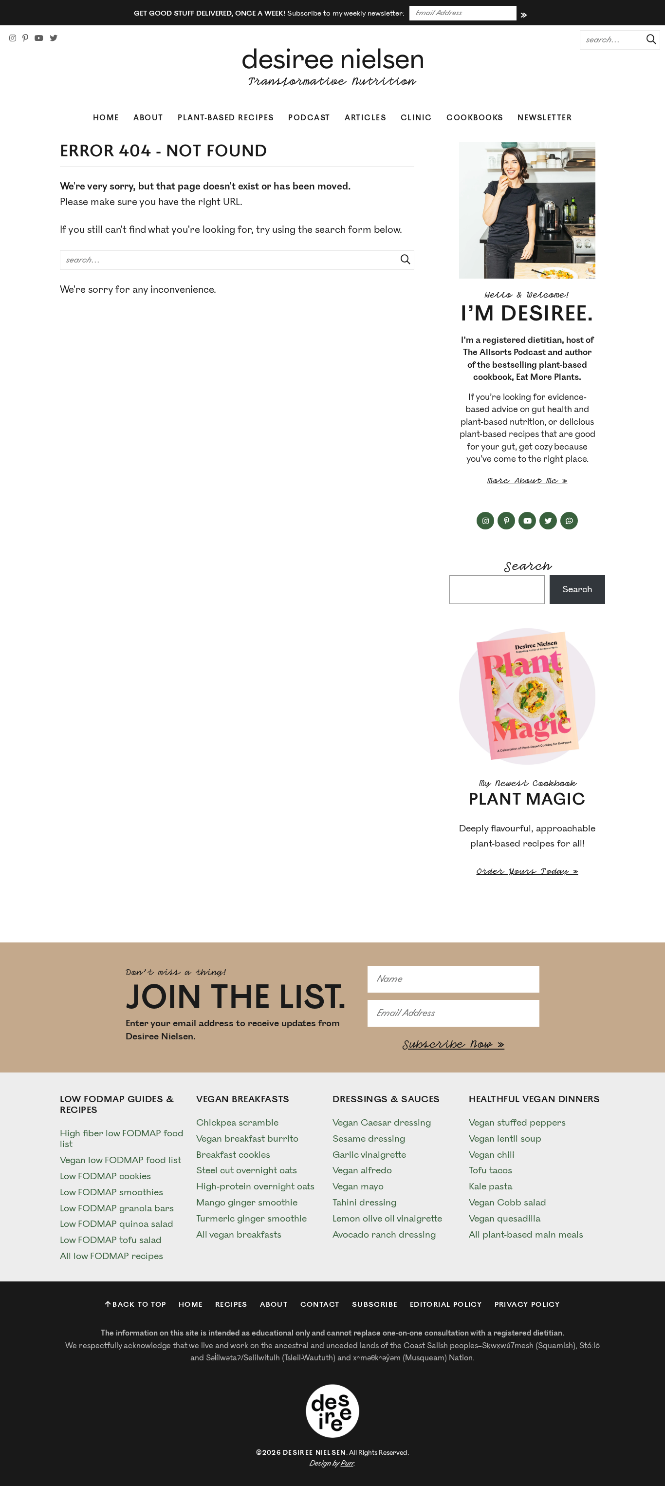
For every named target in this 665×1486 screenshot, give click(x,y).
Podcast (309, 118)
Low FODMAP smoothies (111, 1192)
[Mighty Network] (569, 520)
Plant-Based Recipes (226, 118)
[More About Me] (527, 210)
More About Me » (527, 479)
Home (106, 118)
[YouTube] (39, 38)
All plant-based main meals (526, 1234)
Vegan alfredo (362, 1170)
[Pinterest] (25, 38)
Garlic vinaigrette (369, 1154)
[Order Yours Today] (527, 696)
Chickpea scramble (237, 1122)
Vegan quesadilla (504, 1218)
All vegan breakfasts (238, 1234)
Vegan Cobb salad (507, 1202)
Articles (365, 118)
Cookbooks (474, 118)
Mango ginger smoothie (246, 1202)
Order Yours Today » (527, 870)
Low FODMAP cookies (105, 1176)
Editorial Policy (446, 1304)
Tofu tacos (490, 1170)
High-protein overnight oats (255, 1186)
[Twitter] (53, 38)
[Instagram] (12, 38)
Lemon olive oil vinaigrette (387, 1218)
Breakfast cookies (233, 1154)
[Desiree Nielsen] (332, 67)
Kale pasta (490, 1186)
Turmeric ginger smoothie (251, 1218)
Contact (320, 1304)
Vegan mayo (358, 1186)
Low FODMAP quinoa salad (116, 1224)
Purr (347, 1463)
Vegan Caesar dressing (381, 1122)
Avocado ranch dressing (384, 1234)
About (148, 118)
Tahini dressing (364, 1202)
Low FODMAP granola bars (117, 1208)
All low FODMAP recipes (111, 1256)
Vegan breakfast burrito (247, 1138)
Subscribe (375, 1304)
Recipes (231, 1304)
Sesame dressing (368, 1138)
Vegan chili (492, 1154)
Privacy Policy (527, 1304)
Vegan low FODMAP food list (120, 1160)
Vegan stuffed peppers (517, 1122)
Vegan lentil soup (505, 1138)
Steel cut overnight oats (246, 1170)
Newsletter (544, 118)
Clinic (416, 118)
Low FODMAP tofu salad (111, 1240)
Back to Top (139, 1304)
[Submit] (648, 39)
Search (527, 564)
